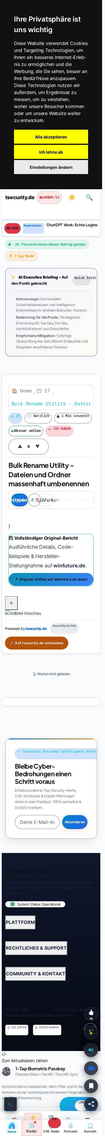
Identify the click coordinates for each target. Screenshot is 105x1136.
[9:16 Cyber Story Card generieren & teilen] (91, 1068)
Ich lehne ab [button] (51, 152)
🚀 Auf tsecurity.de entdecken (37, 643)
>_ (10, 1104)
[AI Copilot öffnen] (91, 1032)
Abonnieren (74, 822)
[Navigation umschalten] (14, 211)
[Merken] (91, 1086)
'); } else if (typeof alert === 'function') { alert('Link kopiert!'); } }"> (72, 500)
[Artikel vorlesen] (91, 1050)
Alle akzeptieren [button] (51, 136)
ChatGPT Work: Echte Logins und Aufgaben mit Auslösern (74, 225)
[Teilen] (91, 1104)
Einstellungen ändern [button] (51, 167)
